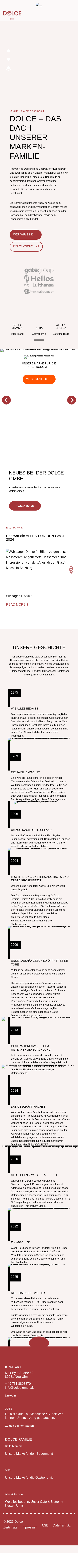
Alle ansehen (25, 505)
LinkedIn (10, 1395)
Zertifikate (10, 1527)
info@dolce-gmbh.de (20, 1387)
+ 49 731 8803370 (18, 1383)
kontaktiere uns (26, 246)
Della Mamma (14, 1446)
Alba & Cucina (14, 1494)
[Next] (71, 400)
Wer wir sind (23, 234)
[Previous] (6, 400)
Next (71, 569)
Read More (16, 604)
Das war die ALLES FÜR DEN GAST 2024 (35, 537)
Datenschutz (62, 1525)
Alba (8, 1469)
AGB (45, 1525)
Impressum (29, 1527)
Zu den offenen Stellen (19, 1425)
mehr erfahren (36, 379)
